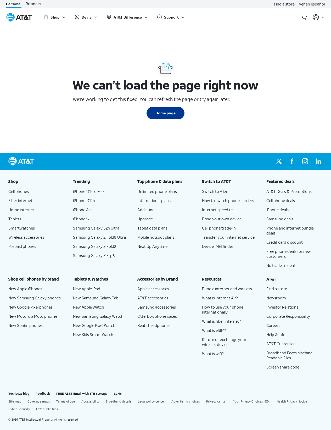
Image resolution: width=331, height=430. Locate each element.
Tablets (14, 218)
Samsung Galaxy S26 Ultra (96, 228)
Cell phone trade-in (219, 228)
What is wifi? (213, 353)
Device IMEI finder (217, 246)
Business (33, 3)
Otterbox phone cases (157, 316)
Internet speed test (219, 209)
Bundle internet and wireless (227, 288)
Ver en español (312, 4)
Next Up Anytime (152, 246)
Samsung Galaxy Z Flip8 (94, 255)
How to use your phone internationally (222, 309)
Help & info (275, 334)
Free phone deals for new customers (288, 254)
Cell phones (18, 191)
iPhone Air (82, 209)
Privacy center (216, 401)
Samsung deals (279, 218)
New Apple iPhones (25, 288)
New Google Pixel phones (30, 307)
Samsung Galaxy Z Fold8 (94, 246)
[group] (36, 181)
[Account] (318, 17)
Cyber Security (19, 409)
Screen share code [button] (282, 367)
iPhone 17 (81, 218)
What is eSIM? (214, 330)
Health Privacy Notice (292, 401)
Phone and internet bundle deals (290, 230)
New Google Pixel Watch (94, 325)
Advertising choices (185, 401)
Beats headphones (153, 325)
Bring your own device (222, 218)
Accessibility (90, 401)
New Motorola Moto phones (33, 316)
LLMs (118, 393)
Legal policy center (151, 401)
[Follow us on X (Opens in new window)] (278, 161)
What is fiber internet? (221, 321)
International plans (154, 200)
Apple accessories (153, 288)
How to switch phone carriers (228, 200)
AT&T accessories (152, 297)
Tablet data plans (152, 228)
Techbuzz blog (18, 393)
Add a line (145, 209)
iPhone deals (277, 209)
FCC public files (47, 409)
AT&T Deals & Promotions (289, 191)
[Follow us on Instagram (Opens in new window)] (305, 161)
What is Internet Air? (220, 297)
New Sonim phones (25, 325)
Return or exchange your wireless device (224, 342)
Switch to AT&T (215, 191)
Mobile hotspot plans (155, 237)
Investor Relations (282, 307)
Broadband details (119, 401)
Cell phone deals (280, 200)
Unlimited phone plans (157, 191)
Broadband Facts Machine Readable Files (289, 355)
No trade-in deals (281, 265)
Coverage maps (38, 401)
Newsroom (276, 297)
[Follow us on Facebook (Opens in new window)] (292, 161)
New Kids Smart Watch (93, 334)
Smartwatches (21, 228)
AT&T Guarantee (280, 343)
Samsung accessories (156, 307)
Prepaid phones (22, 246)
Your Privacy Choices (248, 401)
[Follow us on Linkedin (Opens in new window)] (318, 161)
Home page (165, 112)
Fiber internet (20, 200)
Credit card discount (284, 242)
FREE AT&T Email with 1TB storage (82, 393)
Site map (14, 401)
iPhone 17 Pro (85, 200)
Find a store (284, 4)
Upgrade (145, 218)
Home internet (21, 209)
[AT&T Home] (19, 17)
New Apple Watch (88, 307)
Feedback (43, 393)
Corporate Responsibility (288, 316)
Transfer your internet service (228, 237)
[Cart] (304, 17)
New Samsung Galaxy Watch (98, 316)
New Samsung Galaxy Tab (96, 297)
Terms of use (65, 401)
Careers (273, 325)
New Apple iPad (86, 288)
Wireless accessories (26, 237)
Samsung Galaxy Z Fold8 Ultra (99, 237)
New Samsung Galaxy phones (34, 297)
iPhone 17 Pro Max (89, 191)
